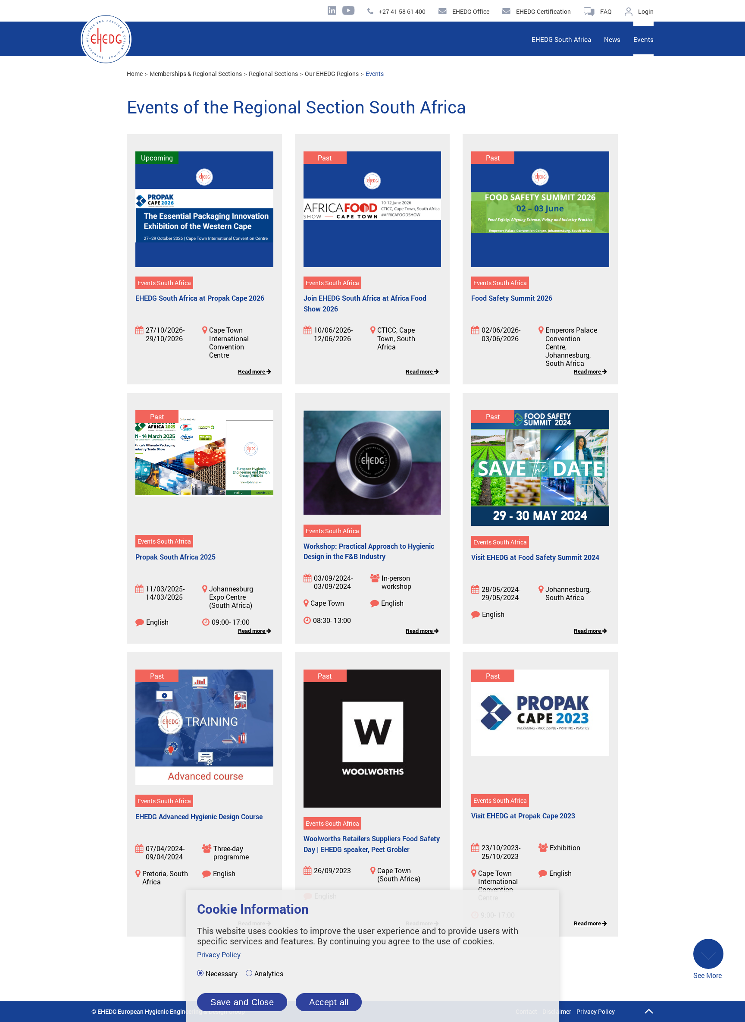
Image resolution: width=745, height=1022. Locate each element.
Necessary (222, 974)
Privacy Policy (595, 1011)
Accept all (328, 1002)
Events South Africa (164, 283)
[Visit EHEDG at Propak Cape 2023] (540, 728)
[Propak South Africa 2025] (204, 468)
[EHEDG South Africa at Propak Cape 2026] (204, 209)
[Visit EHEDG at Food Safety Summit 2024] (540, 468)
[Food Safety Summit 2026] (540, 209)
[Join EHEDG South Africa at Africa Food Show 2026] (372, 209)
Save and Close (242, 1002)
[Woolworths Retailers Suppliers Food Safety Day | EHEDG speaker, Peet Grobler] (372, 739)
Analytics (268, 974)
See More (707, 975)
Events (375, 73)
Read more (252, 371)
